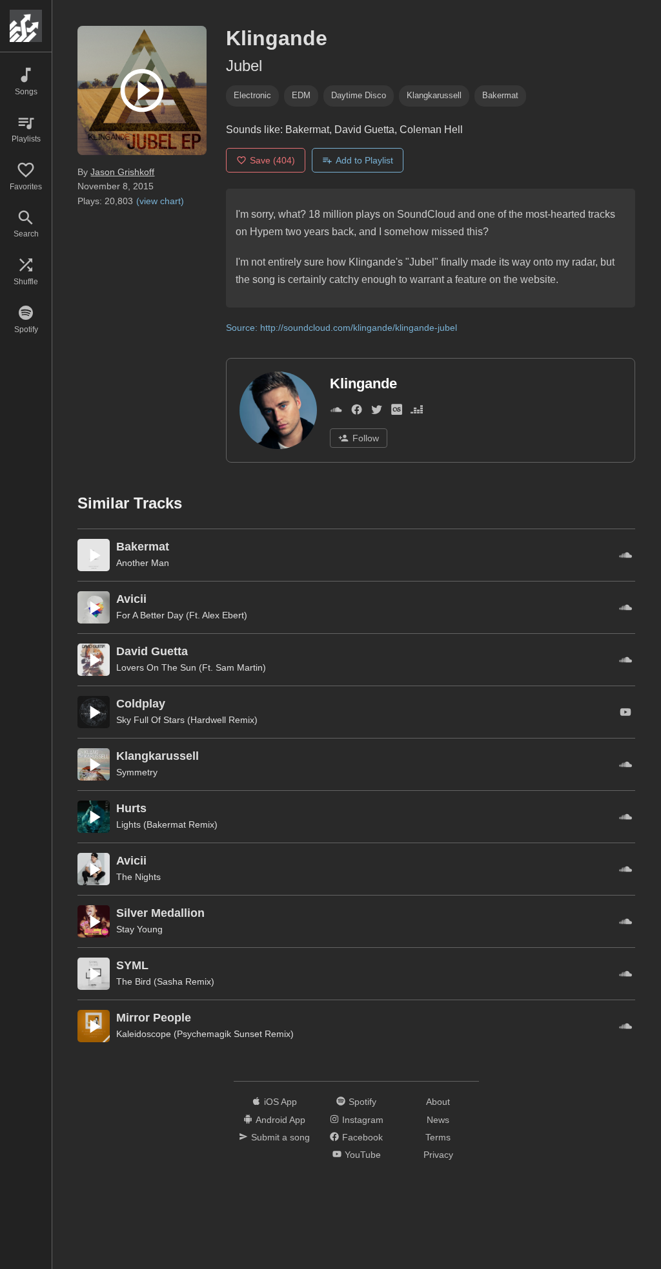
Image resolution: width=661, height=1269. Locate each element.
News (438, 1120)
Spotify (362, 1101)
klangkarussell (434, 95)
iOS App (280, 1101)
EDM (301, 95)
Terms (438, 1137)
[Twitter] (377, 412)
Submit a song (280, 1137)
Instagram (362, 1120)
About (438, 1101)
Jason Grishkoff (122, 172)
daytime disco (358, 95)
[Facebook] (357, 412)
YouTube (363, 1154)
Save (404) (272, 160)
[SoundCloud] (336, 412)
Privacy (438, 1154)
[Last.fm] (397, 412)
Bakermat (500, 95)
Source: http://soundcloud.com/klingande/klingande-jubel (341, 327)
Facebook (362, 1137)
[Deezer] (417, 412)
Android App (280, 1120)
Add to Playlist (364, 160)
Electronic (252, 95)
